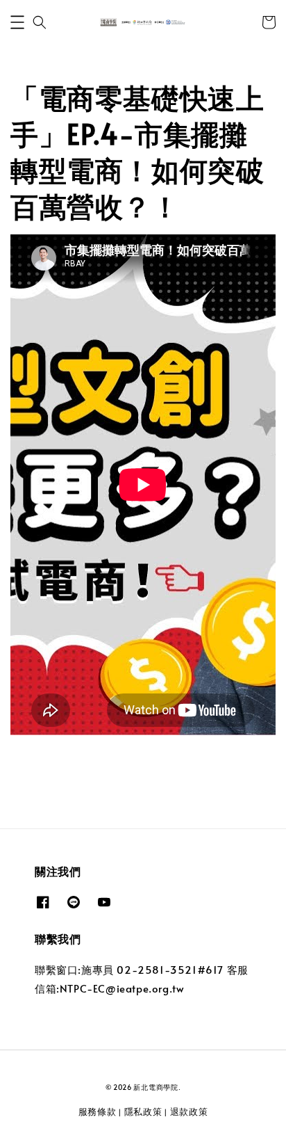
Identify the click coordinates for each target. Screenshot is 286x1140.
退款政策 (189, 1111)
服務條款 (97, 1111)
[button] (17, 22)
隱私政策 (143, 1111)
